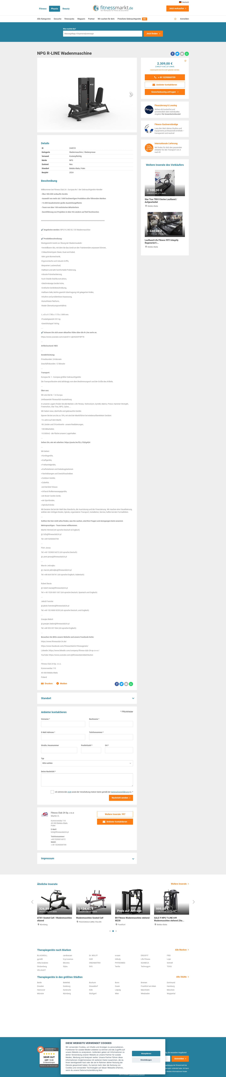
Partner (91, 19)
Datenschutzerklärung (120, 792)
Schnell (170, 963)
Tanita (117, 966)
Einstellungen (146, 1060)
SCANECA (145, 963)
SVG (91, 966)
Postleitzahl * (86, 745)
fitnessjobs (69, 19)
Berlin (39, 982)
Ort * (107, 745)
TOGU (169, 966)
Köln (91, 990)
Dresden (40, 986)
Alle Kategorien (44, 19)
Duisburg (66, 986)
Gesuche (57, 19)
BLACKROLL (42, 955)
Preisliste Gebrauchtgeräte (132, 19)
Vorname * (45, 719)
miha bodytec (42, 963)
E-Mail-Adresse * (48, 732)
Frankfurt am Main (148, 986)
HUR (91, 959)
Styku (65, 966)
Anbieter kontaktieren (116, 821)
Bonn (117, 982)
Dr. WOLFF (93, 955)
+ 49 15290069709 (166, 77)
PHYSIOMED (120, 963)
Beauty (66, 8)
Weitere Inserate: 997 (115, 814)
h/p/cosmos (68, 959)
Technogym (145, 966)
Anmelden (184, 19)
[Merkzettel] (175, 19)
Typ (42, 758)
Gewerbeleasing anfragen (163, 92)
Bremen (144, 982)
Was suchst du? (69, 29)
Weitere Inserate (179, 884)
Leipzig (118, 990)
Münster (40, 993)
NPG (71, 160)
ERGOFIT (144, 955)
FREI (169, 955)
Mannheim (145, 990)
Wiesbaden (145, 993)
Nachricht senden (120, 797)
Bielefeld (66, 982)
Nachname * (94, 719)
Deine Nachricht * (48, 771)
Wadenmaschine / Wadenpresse (82, 152)
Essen (117, 986)
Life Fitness (145, 959)
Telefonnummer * (96, 732)
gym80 (40, 959)
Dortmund (171, 982)
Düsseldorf (93, 986)
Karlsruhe (67, 990)
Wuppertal (171, 993)
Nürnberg (67, 993)
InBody (118, 959)
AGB (69, 792)
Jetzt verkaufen (176, 8)
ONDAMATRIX (95, 963)
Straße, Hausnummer (50, 745)
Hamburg (171, 986)
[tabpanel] (54, 907)
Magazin (81, 19)
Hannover (41, 990)
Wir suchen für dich (106, 19)
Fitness (43, 8)
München (170, 990)
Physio (54, 8)
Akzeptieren (146, 1053)
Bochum (92, 982)
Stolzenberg (42, 966)
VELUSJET (41, 970)
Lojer (169, 959)
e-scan (117, 955)
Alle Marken (181, 950)
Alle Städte (181, 977)
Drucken (48, 683)
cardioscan (67, 955)
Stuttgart (93, 993)
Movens (66, 963)
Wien (117, 993)
